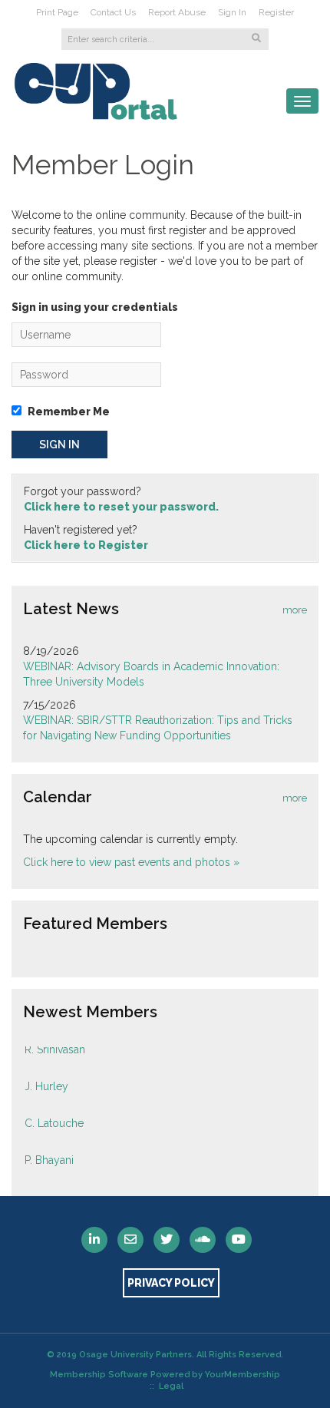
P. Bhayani (49, 1156)
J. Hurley (46, 1082)
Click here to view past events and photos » (131, 862)
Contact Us (113, 12)
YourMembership (242, 1375)
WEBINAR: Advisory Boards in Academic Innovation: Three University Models (151, 674)
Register (276, 12)
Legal (171, 1386)
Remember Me (69, 411)
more (294, 610)
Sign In (232, 12)
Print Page (57, 12)
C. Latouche (54, 1119)
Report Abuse (177, 12)
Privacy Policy (171, 1283)
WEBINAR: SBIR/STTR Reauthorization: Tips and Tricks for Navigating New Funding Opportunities (157, 728)
